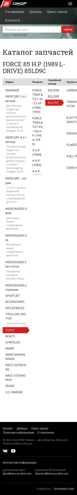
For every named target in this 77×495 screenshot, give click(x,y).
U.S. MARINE (14, 392)
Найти (68, 29)
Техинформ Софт (64, 488)
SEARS (9, 386)
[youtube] (13, 450)
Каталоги (12, 20)
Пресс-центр (57, 11)
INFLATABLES (14, 308)
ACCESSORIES (15, 301)
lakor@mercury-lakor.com (17, 473)
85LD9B (53, 96)
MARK (9, 348)
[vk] (5, 450)
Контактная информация (19, 462)
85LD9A (53, 90)
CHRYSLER (12, 342)
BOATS (10, 336)
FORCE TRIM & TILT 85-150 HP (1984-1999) (37, 131)
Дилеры (35, 11)
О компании (14, 11)
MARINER (12, 90)
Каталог (8, 428)
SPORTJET (12, 295)
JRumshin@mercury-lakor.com (51, 473)
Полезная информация (18, 432)
